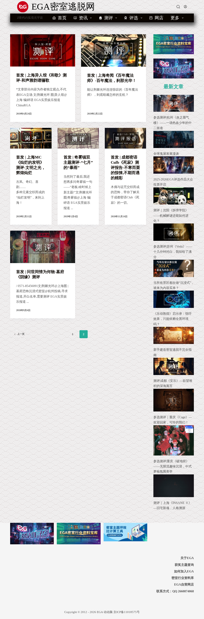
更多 (175, 17)
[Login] (185, 6)
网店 (159, 17)
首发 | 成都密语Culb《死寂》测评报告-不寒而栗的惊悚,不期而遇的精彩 (125, 167)
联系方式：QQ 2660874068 (175, 591)
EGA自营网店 (184, 584)
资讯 (83, 17)
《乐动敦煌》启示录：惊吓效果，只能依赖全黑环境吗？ (172, 319)
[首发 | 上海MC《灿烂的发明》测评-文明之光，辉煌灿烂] (30, 138)
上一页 (21, 334)
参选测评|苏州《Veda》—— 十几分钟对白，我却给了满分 (172, 252)
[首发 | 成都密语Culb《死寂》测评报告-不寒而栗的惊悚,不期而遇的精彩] (125, 138)
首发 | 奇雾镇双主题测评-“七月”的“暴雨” (78, 162)
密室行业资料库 (183, 578)
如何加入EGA (184, 571)
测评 (108, 17)
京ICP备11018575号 (126, 612)
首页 (62, 17)
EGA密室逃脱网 (63, 7)
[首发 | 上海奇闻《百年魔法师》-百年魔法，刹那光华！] (113, 50)
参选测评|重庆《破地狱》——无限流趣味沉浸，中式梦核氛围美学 (172, 466)
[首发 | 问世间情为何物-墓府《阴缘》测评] (42, 247)
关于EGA (187, 558)
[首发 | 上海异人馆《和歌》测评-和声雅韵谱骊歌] (42, 50)
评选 (133, 17)
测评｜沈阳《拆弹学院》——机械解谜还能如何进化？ (170, 215)
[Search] (178, 6)
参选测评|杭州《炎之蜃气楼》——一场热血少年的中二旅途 (172, 123)
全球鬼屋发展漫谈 (166, 153)
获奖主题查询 (184, 564)
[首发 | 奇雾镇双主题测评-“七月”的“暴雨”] (78, 138)
